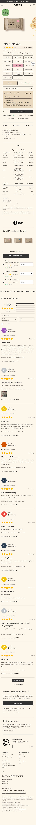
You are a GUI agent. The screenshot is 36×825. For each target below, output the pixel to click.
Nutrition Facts (28, 125)
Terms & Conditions (7, 779)
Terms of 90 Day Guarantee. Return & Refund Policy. (12, 810)
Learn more (30, 115)
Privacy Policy (5, 781)
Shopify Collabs (6, 761)
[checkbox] (9, 324)
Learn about (12, 807)
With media (7, 324)
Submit (32, 746)
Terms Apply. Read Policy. (8, 730)
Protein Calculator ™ (7, 754)
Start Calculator (18, 703)
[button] (2, 5)
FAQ (20, 763)
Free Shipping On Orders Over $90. (18, 1)
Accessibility (5, 786)
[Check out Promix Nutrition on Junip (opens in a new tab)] (21, 684)
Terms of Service (22, 809)
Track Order (22, 757)
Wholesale (22, 759)
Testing (18, 145)
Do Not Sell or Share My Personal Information (13, 790)
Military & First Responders (9, 765)
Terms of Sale (5, 783)
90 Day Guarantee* (23, 118)
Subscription (22, 761)
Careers (4, 767)
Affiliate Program (6, 763)
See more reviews (18, 680)
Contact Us (22, 754)
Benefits (5, 125)
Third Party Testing (7, 757)
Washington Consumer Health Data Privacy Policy (14, 793)
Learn (3, 759)
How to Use (16, 125)
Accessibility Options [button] (7, 788)
